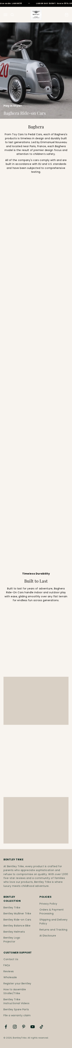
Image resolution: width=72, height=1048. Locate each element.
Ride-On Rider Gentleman (13, 498)
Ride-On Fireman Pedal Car (15, 444)
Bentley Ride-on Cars (17, 919)
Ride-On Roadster (49, 331)
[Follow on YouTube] (32, 1026)
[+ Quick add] (64, 264)
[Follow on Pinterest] (23, 1026)
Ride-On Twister (15, 331)
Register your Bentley (17, 983)
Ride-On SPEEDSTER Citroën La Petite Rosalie (17, 277)
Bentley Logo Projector (11, 939)
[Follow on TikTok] (41, 1026)
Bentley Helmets (14, 931)
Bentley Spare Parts (16, 1009)
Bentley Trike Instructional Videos (16, 1001)
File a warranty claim (17, 1015)
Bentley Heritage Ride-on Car (15, 217)
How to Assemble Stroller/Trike (14, 991)
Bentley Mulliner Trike (17, 913)
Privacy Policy (48, 903)
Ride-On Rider (46, 216)
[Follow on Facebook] (5, 1026)
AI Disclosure (47, 935)
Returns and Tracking (53, 929)
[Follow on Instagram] (14, 1026)
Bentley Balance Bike (16, 925)
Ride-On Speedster (50, 274)
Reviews (8, 971)
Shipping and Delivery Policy (53, 921)
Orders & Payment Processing (51, 911)
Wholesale (10, 977)
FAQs (6, 965)
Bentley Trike (11, 907)
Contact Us (10, 959)
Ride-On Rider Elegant (52, 496)
